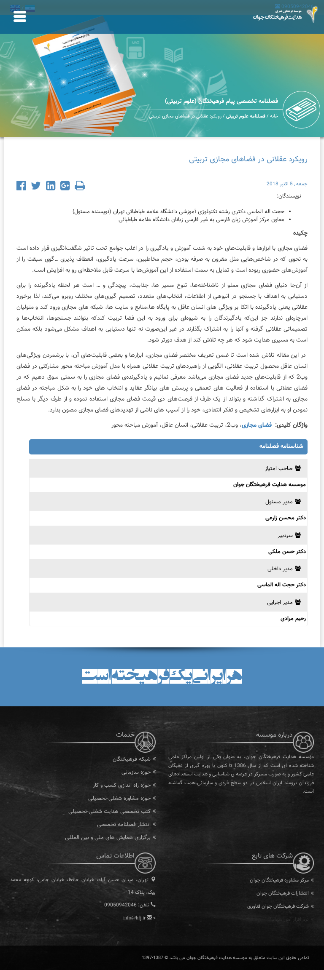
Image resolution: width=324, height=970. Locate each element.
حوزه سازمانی (136, 772)
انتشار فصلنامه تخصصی (124, 824)
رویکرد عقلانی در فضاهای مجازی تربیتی (185, 116)
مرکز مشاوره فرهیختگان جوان (279, 880)
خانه (274, 116)
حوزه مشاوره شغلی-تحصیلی (119, 798)
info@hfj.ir (134, 918)
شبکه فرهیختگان (132, 759)
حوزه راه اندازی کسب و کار (122, 785)
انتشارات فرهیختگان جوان (282, 893)
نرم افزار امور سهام (290, 919)
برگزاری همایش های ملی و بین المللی (108, 838)
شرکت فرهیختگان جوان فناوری (278, 906)
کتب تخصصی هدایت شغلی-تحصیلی (109, 811)
